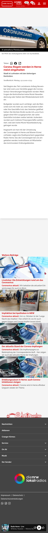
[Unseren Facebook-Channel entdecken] (5, 503)
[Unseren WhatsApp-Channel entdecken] (2, 503)
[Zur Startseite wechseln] (7, 4)
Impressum (5, 495)
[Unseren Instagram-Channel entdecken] (9, 503)
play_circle (39, 527)
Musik (4, 456)
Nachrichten (7, 424)
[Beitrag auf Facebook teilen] (15, 63)
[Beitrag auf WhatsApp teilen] (11, 63)
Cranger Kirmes (8, 437)
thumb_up (43, 527)
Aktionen (6, 430)
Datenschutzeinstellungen (12, 499)
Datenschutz (18, 495)
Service (5, 443)
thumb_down (35, 527)
